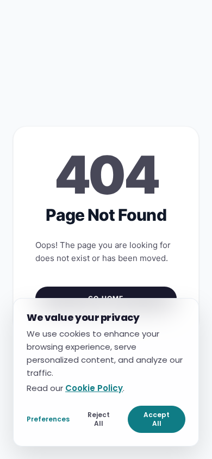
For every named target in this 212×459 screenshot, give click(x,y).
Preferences (48, 418)
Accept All (157, 418)
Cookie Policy (94, 387)
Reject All (99, 418)
